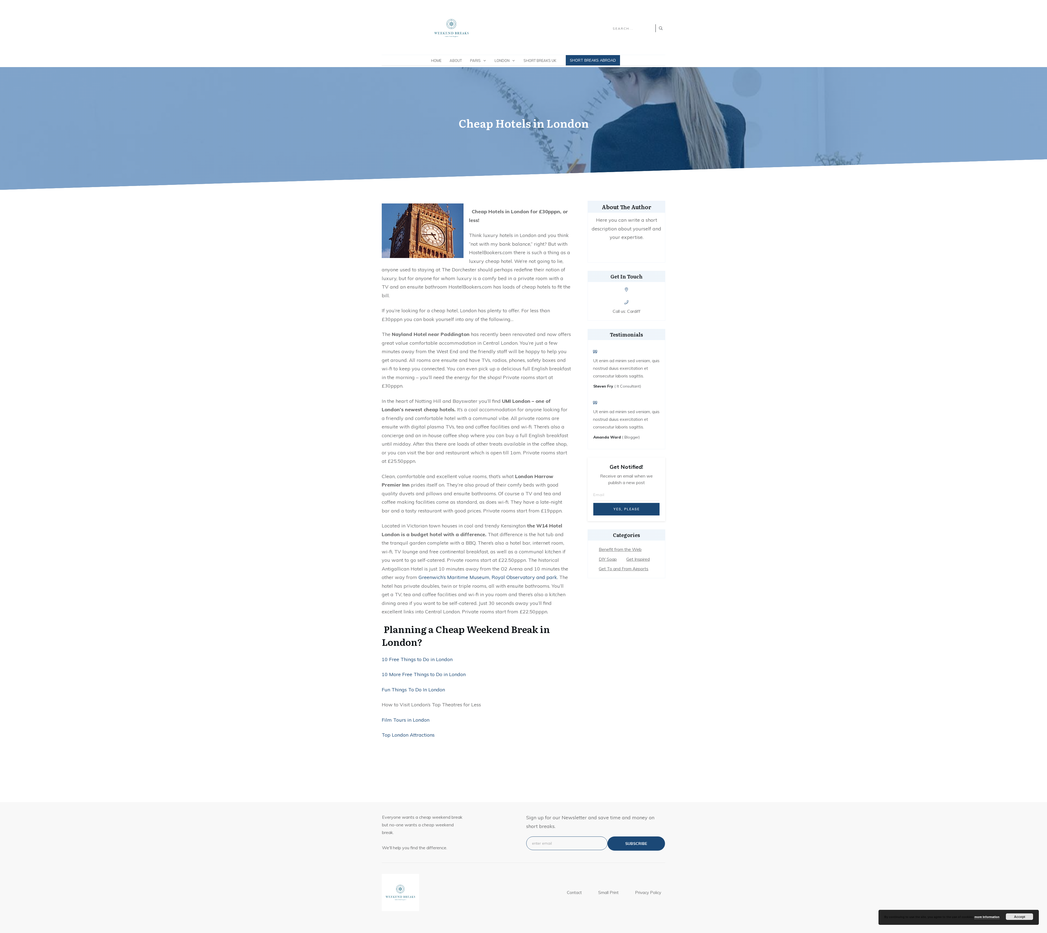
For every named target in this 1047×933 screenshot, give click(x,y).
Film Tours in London (405, 720)
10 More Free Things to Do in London (424, 674)
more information (987, 917)
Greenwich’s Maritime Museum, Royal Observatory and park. (488, 577)
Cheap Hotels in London (524, 123)
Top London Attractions (408, 735)
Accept (1019, 916)
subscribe (636, 843)
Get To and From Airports (623, 568)
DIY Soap (608, 559)
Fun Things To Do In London (413, 689)
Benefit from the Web (620, 549)
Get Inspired (638, 559)
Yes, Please (626, 509)
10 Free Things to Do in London (417, 659)
